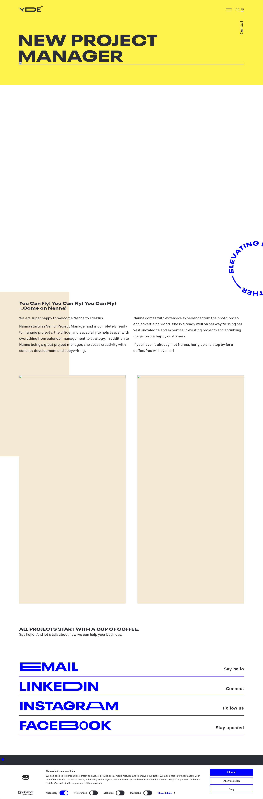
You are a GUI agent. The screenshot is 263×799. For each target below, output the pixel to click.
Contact (241, 28)
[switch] (93, 792)
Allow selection (231, 781)
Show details (165, 793)
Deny (231, 789)
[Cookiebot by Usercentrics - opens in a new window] (25, 793)
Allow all (231, 772)
